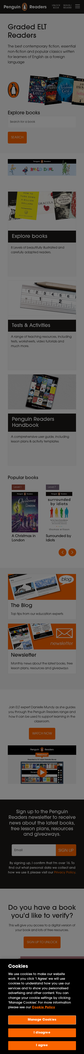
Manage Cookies (42, 1019)
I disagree (42, 1032)
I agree (42, 1045)
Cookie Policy (43, 1007)
